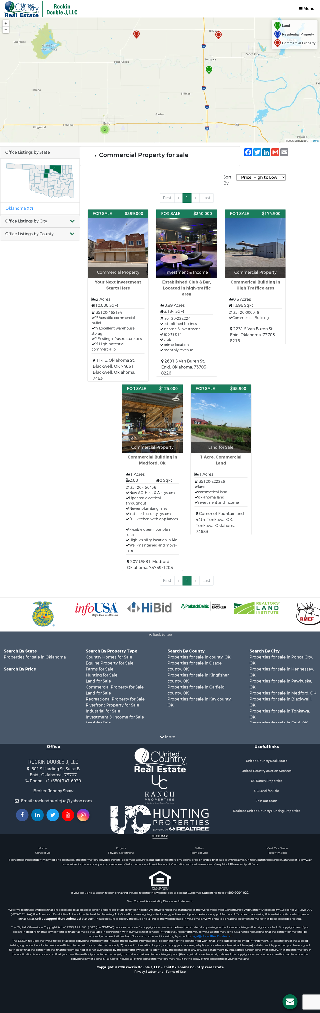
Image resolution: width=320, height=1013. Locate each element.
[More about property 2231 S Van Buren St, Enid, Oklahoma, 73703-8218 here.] (255, 277)
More (169, 737)
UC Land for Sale (266, 791)
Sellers (199, 848)
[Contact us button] (290, 1001)
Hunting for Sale (102, 675)
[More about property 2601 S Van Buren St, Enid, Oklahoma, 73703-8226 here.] (186, 293)
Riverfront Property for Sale (112, 705)
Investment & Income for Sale (115, 717)
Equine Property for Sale (110, 663)
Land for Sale (98, 681)
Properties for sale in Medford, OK (283, 693)
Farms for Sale (100, 669)
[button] (40, 221)
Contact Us (42, 853)
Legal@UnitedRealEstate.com (212, 936)
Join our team (266, 801)
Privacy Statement (121, 853)
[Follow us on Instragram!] (83, 815)
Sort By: (228, 180)
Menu (308, 8)
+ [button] (5, 23)
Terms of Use (199, 853)
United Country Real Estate (267, 761)
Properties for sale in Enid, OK (279, 723)
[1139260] (136, 34)
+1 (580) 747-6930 (63, 781)
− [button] (5, 29)
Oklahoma (19, 208)
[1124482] (209, 70)
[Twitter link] (52, 815)
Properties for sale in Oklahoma (35, 657)
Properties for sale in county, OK (199, 657)
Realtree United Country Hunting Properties (266, 811)
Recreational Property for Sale (115, 699)
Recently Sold (277, 853)
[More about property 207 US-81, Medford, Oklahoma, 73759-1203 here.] (152, 477)
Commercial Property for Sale (115, 687)
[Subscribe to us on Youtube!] (68, 815)
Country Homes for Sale (109, 657)
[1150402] (218, 35)
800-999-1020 (238, 893)
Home (42, 848)
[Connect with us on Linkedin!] (37, 815)
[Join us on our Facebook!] (22, 815)
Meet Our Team (277, 848)
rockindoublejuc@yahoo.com (63, 801)
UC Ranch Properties (266, 781)
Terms (315, 140)
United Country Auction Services (267, 771)
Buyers (121, 848)
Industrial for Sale (103, 711)
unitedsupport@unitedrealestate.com (64, 919)
